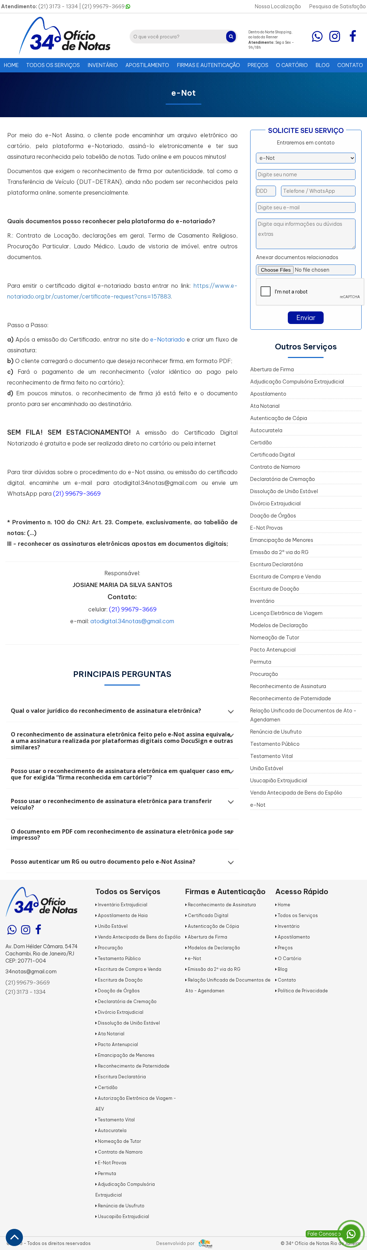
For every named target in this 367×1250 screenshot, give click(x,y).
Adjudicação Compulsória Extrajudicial (297, 381)
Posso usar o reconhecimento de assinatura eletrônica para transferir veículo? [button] (111, 804)
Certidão (261, 442)
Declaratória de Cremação (282, 479)
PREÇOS (258, 65)
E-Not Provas (266, 528)
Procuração (264, 674)
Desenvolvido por (176, 1243)
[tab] (122, 711)
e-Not (258, 805)
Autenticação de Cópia (278, 418)
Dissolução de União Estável (284, 491)
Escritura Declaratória (276, 564)
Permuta (260, 662)
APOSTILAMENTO (147, 65)
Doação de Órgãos (273, 515)
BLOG (323, 65)
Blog (282, 969)
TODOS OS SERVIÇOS (53, 65)
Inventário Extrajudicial (122, 904)
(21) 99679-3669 (104, 6)
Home (283, 904)
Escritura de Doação (274, 589)
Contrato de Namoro (275, 467)
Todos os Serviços (297, 915)
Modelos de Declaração (279, 625)
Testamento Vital (271, 756)
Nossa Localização (278, 6)
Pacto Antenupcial (273, 650)
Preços (285, 947)
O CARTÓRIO (292, 65)
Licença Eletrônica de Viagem (286, 613)
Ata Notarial (265, 406)
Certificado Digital (272, 455)
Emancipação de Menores (281, 540)
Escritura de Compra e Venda (285, 576)
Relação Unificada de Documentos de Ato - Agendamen (303, 715)
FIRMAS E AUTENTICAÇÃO (208, 65)
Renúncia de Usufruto (276, 732)
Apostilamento (268, 394)
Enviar (305, 318)
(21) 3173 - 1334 (25, 991)
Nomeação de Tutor (274, 637)
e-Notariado (167, 339)
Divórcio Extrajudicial (275, 503)
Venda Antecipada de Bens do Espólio (296, 792)
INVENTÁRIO (103, 65)
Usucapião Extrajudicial (278, 780)
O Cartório (289, 958)
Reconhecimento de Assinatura (288, 686)
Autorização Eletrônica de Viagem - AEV (135, 1104)
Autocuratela (266, 430)
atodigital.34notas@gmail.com (132, 621)
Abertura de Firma (272, 369)
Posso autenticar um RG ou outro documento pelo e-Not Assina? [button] (103, 862)
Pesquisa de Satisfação (337, 6)
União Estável (266, 768)
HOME (11, 65)
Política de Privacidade (302, 990)
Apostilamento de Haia (122, 915)
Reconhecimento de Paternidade (290, 698)
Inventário (262, 601)
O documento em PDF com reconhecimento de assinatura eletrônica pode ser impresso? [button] (122, 835)
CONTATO (350, 65)
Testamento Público (275, 744)
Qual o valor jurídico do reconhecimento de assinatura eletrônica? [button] (106, 711)
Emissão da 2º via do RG (279, 552)
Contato (286, 980)
